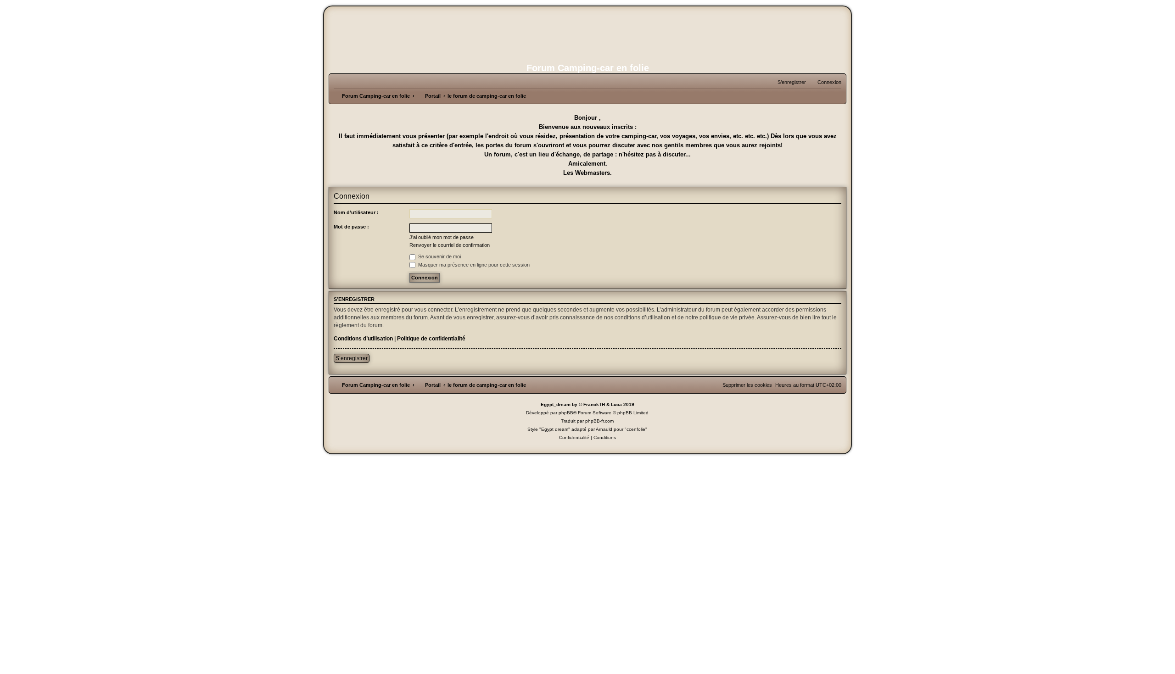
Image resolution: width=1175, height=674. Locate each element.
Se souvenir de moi (439, 256)
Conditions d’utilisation (363, 338)
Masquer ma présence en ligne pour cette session (473, 264)
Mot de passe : (351, 226)
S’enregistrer (352, 358)
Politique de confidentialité (431, 338)
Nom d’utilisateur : (356, 212)
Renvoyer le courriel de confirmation (449, 245)
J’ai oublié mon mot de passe (441, 237)
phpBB (566, 412)
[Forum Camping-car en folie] (587, 33)
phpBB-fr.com (599, 420)
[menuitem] (825, 82)
